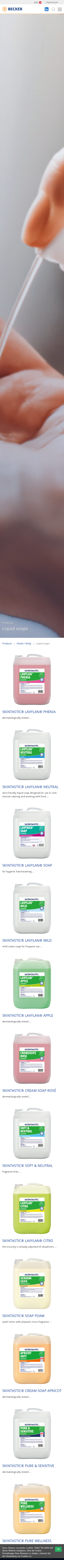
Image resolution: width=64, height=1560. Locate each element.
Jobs (37, 2)
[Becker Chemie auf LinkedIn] (46, 9)
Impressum (52, 2)
